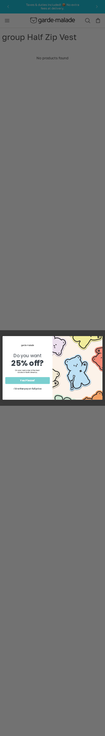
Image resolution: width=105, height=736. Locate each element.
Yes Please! (27, 380)
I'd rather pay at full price (27, 389)
